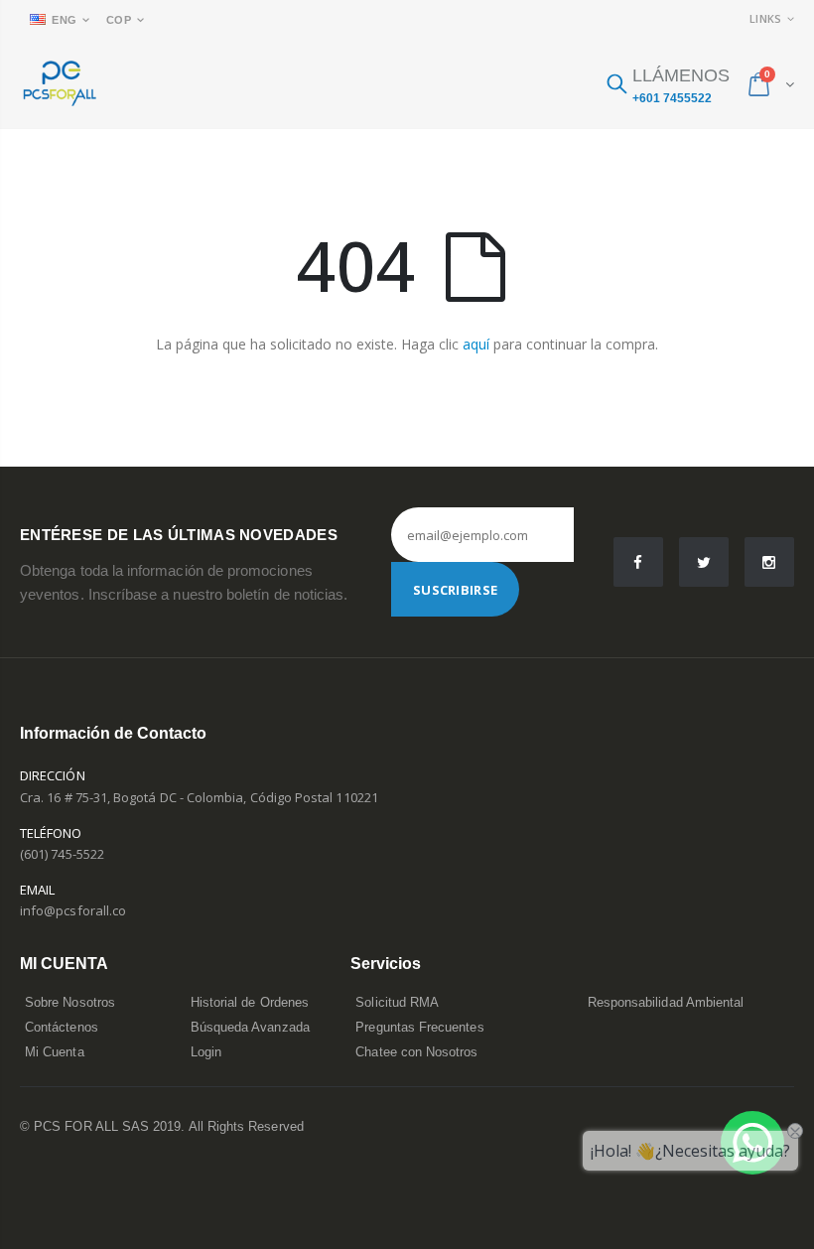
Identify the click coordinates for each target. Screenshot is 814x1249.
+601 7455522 (672, 98)
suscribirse (455, 590)
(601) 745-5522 (62, 854)
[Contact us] (752, 1143)
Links (765, 18)
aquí (476, 344)
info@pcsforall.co (73, 910)
